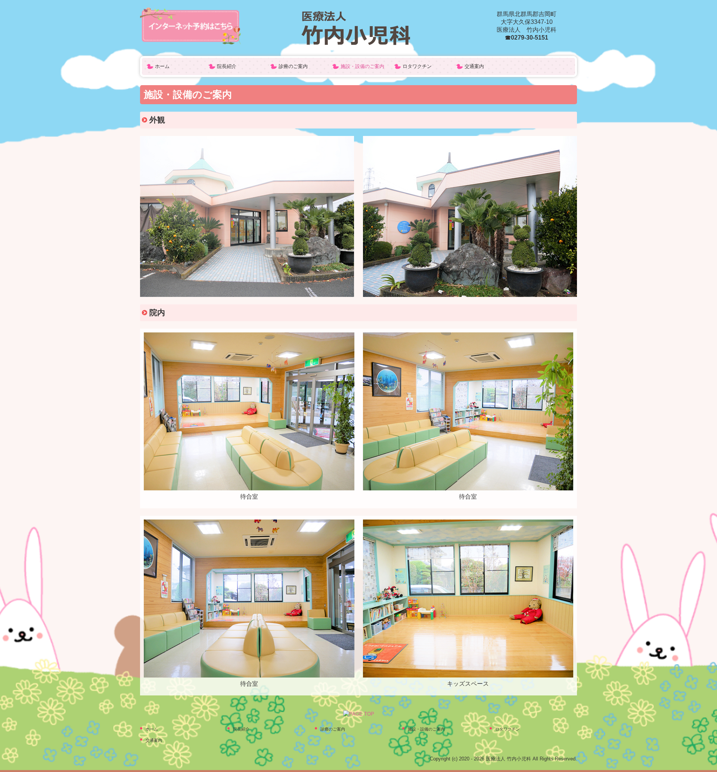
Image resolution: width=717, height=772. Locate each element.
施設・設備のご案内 (362, 66)
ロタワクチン (417, 66)
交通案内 (474, 66)
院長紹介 (226, 66)
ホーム (162, 66)
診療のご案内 (293, 66)
